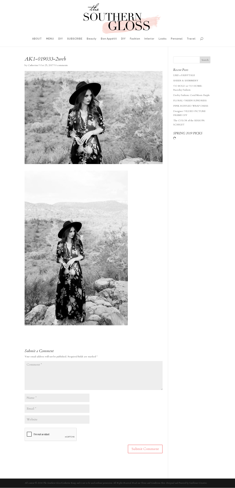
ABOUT (37, 38)
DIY (60, 38)
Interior (149, 38)
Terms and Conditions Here (153, 483)
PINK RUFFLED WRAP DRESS (190, 105)
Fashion (135, 38)
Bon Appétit (109, 38)
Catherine (33, 65)
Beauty (92, 38)
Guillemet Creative (198, 483)
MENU (50, 38)
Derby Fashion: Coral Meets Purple (191, 95)
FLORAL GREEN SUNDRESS (190, 100)
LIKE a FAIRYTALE (184, 75)
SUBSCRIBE (74, 38)
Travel (191, 38)
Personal (177, 38)
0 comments (61, 65)
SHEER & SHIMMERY (185, 80)
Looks (163, 38)
